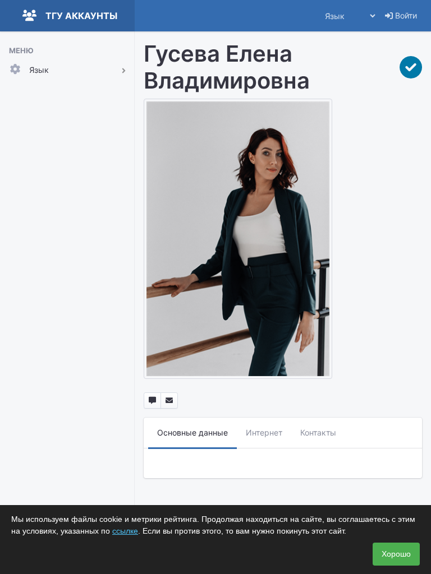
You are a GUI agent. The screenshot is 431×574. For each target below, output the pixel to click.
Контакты (318, 432)
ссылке (125, 530)
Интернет (264, 432)
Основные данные (192, 432)
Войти (405, 15)
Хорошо (396, 553)
